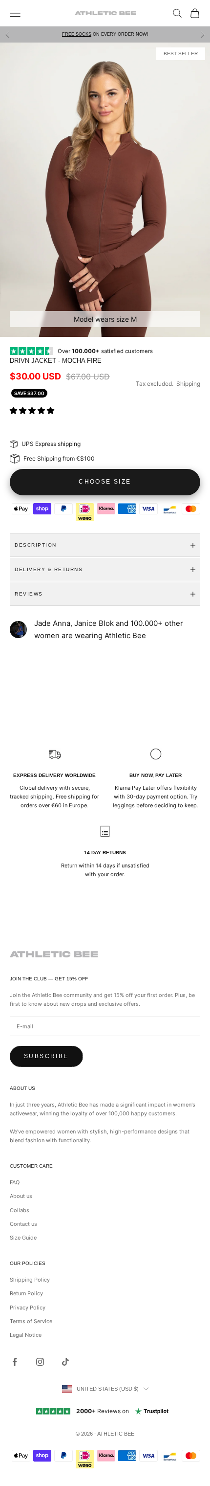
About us (21, 1196)
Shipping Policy (30, 1279)
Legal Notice (26, 1334)
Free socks (76, 34)
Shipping (188, 383)
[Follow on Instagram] (40, 1362)
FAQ (15, 1182)
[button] (33, 410)
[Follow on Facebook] (15, 1362)
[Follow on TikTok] (65, 1362)
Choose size (105, 481)
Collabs (19, 1210)
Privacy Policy (27, 1307)
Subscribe (46, 1056)
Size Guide (23, 1237)
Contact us (23, 1223)
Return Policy (26, 1293)
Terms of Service (31, 1321)
